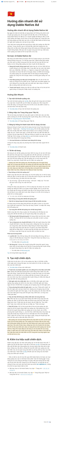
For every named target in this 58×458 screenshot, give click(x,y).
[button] (8, 2)
